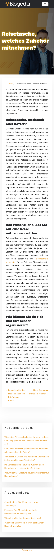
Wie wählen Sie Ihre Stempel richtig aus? (22, 518)
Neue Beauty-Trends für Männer (37, 392)
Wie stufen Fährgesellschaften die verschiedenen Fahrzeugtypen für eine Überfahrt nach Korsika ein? (26, 440)
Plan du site (27, 550)
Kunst (11, 84)
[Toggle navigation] (45, 4)
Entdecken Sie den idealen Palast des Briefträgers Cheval (16, 395)
